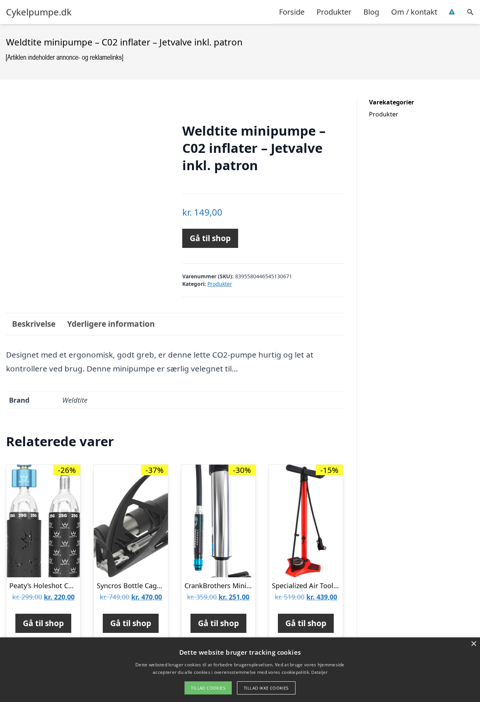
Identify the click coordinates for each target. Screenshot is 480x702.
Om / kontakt (414, 12)
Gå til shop (210, 238)
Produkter (333, 12)
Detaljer (319, 672)
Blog (371, 12)
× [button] (473, 644)
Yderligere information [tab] (111, 324)
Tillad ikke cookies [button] (266, 688)
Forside (291, 12)
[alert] (240, 669)
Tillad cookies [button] (208, 688)
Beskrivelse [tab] (34, 324)
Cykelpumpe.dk (39, 12)
